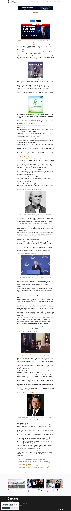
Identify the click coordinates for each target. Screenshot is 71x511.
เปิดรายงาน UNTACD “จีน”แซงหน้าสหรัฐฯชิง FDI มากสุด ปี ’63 (29, 469)
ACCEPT (6, 508)
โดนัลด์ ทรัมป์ (41, 471)
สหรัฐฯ (36, 471)
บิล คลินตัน (27, 471)
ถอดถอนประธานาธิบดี (21, 471)
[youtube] (62, 509)
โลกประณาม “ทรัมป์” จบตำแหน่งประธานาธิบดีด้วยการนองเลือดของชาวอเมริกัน (33, 467)
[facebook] (56, 509)
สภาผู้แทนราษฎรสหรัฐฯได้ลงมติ (31, 44)
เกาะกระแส (39, 1)
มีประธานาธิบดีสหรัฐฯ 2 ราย (27, 158)
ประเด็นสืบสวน (32, 1)
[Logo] (13, 1)
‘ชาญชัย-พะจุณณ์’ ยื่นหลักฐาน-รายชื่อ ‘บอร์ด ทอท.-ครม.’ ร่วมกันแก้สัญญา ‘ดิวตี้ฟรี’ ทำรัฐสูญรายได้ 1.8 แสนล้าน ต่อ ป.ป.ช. (54, 490)
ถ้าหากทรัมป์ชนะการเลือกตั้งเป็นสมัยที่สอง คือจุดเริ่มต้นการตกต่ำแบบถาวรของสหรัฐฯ (33, 465)
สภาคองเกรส (32, 471)
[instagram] (60, 509)
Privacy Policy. (11, 505)
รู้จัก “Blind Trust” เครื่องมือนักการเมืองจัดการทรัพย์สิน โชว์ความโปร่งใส (31, 459)
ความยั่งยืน (44, 1)
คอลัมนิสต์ (54, 1)
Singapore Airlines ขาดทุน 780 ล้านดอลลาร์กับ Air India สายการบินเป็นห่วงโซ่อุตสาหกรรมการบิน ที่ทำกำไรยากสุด (16, 490)
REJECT (14, 508)
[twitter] (58, 509)
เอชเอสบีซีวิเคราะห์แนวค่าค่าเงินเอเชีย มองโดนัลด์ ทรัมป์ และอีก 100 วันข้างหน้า (33, 461)
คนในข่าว (58, 1)
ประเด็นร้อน (49, 1)
